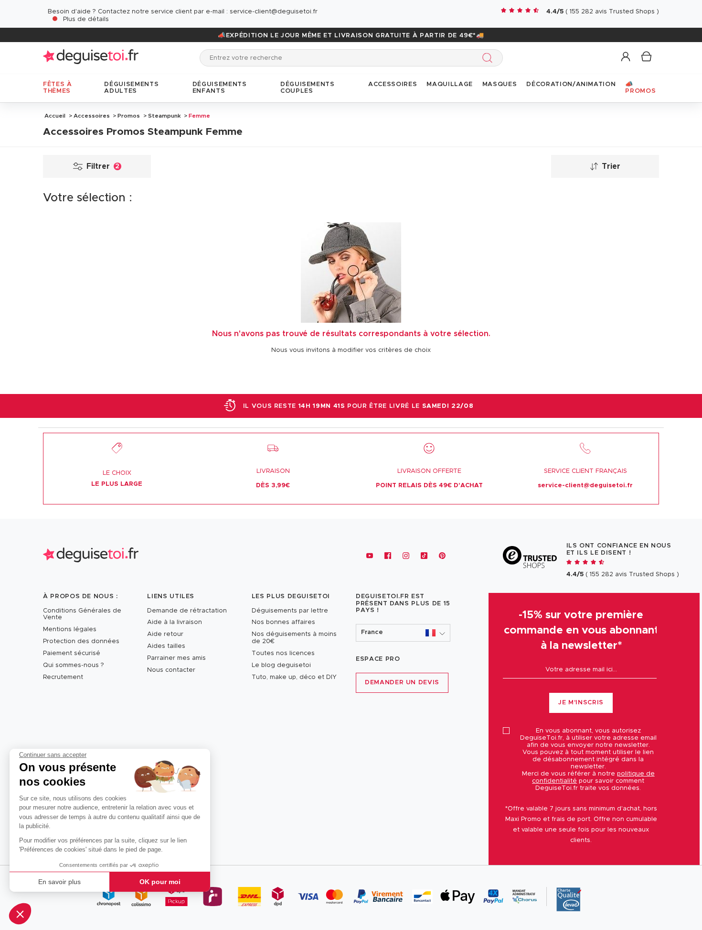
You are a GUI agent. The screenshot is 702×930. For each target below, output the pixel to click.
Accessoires (91, 116)
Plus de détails (86, 19)
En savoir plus (59, 882)
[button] (20, 913)
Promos (128, 116)
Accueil (55, 116)
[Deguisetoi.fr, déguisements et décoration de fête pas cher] (90, 57)
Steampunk (164, 116)
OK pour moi (160, 882)
